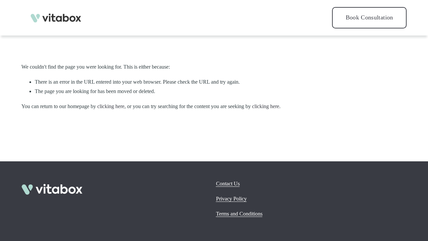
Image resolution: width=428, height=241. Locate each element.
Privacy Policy (231, 199)
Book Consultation (369, 17)
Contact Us (228, 183)
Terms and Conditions (239, 214)
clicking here (110, 106)
